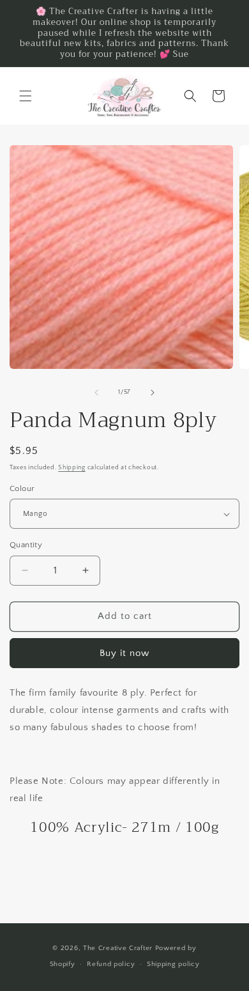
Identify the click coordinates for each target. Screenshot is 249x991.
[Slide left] (96, 392)
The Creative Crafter (119, 948)
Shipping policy (173, 964)
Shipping (72, 467)
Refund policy (111, 964)
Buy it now (124, 653)
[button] (25, 96)
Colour (22, 488)
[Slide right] (153, 392)
